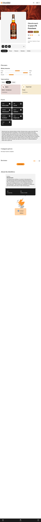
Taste (8, 82)
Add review (20, 164)
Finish (13, 82)
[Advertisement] (20, 57)
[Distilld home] (5, 3)
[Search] (34, 3)
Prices (10, 51)
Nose (3, 82)
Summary (4, 51)
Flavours (16, 51)
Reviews (23, 51)
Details (28, 51)
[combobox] (38, 3)
